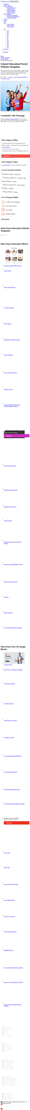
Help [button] (5, 23)
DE (8, 32)
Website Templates (11, 7)
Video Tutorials (10, 24)
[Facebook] (2, 1102)
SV (8, 46)
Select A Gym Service (9, 916)
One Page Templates (9, 1068)
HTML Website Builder (12, 15)
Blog (5, 21)
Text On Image (17, 77)
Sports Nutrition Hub (9, 900)
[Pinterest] (2, 1109)
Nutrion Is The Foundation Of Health (13, 982)
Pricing (5, 19)
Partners (6, 1032)
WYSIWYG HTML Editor (11, 1082)
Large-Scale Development (10, 772)
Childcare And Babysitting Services (13, 265)
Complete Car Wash (9, 737)
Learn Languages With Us (10, 372)
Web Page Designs (8, 1095)
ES (8, 38)
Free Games (7, 852)
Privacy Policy (7, 1028)
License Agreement (9, 1029)
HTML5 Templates (9, 1067)
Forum (5, 1050)
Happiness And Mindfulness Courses (13, 564)
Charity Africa (7, 270)
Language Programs (9, 307)
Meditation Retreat (8, 950)
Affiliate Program (8, 1047)
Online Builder (7, 165)
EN (8, 30)
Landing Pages (7, 1096)
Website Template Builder (12, 119)
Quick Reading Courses (10, 465)
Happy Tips (7, 867)
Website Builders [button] (7, 14)
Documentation (10, 25)
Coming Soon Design (9, 683)
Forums (5, 20)
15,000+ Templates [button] (8, 6)
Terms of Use (7, 1026)
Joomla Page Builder (11, 17)
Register (6, 52)
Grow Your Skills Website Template (13, 627)
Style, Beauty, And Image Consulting (13, 669)
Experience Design (8, 703)
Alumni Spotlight (8, 355)
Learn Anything (8, 520)
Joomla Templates (11, 11)
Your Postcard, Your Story (10, 720)
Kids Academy (7, 323)
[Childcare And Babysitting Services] (14, 264)
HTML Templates (11, 12)
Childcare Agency (8, 389)
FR (8, 35)
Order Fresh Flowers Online (11, 884)
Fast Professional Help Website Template (14, 803)
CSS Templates (8, 1064)
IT (7, 36)
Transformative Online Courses (12, 339)
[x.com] (2, 1107)
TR (8, 42)
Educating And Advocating (11, 490)
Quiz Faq (6, 597)
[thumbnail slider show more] (1, 236)
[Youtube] (2, 1104)
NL (8, 33)
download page (6, 147)
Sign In (6, 49)
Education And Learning (10, 506)
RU (8, 43)
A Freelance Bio (8, 664)
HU (8, 47)
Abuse (5, 1033)
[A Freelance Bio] (14, 663)
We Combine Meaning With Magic (13, 756)
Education (24, 77)
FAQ (5, 1043)
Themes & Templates (9, 1056)
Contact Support (10, 26)
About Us (6, 1030)
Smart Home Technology (10, 931)
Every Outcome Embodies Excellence (13, 967)
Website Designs (10, 9)
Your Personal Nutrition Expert (12, 789)
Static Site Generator (9, 1083)
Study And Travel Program (10, 581)
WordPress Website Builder (13, 16)
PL (8, 39)
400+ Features (7, 5)
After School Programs (9, 287)
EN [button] (5, 29)
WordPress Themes (11, 10)
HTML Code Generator (10, 1085)
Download (6, 4)
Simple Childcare (8, 612)
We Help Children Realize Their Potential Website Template (12, 405)
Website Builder (8, 1076)
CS (8, 45)
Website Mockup (8, 1099)
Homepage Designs (9, 1097)
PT (8, 40)
